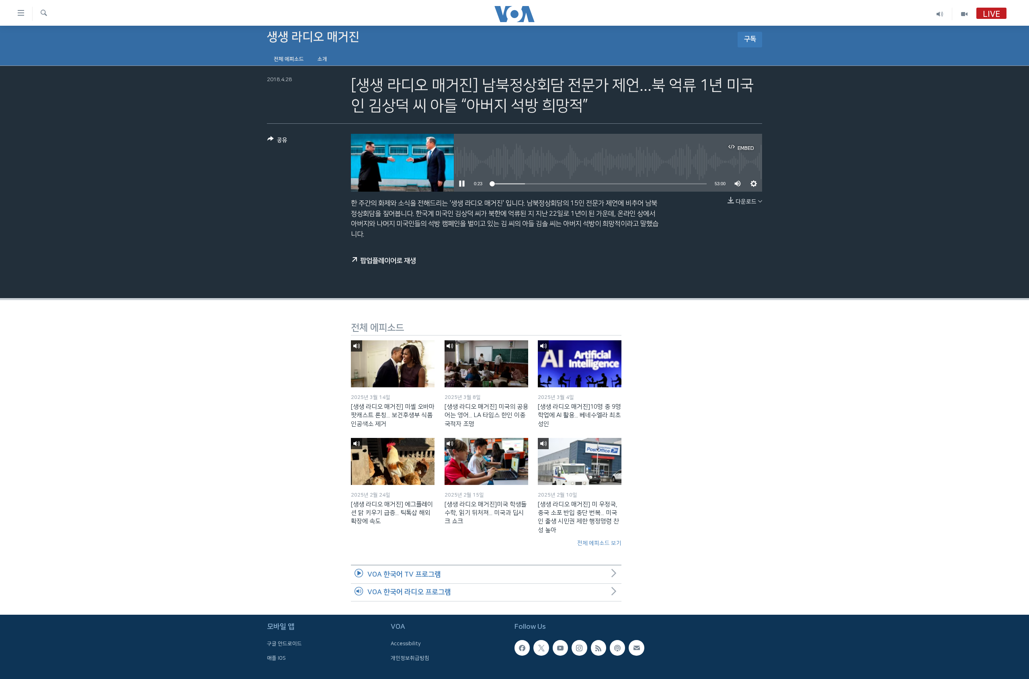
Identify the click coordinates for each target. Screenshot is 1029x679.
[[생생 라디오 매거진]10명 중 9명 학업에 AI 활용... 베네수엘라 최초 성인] (579, 363)
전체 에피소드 (289, 59)
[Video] (964, 14)
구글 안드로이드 (284, 644)
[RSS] (598, 648)
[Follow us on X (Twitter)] (541, 648)
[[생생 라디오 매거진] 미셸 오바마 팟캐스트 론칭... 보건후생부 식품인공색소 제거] (393, 363)
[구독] (636, 648)
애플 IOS (276, 658)
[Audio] (940, 14)
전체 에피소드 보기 (599, 543)
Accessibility (406, 644)
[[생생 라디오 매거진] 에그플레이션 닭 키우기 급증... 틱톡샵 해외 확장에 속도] (393, 461)
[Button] (277, 141)
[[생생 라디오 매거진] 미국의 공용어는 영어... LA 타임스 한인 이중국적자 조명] (486, 363)
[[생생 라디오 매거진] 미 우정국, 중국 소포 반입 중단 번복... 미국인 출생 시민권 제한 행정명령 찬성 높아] (579, 461)
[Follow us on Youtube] (560, 648)
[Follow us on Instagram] (579, 648)
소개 (322, 59)
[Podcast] (617, 648)
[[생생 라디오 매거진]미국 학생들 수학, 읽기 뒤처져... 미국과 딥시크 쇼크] (486, 461)
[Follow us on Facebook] (522, 648)
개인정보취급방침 (410, 658)
